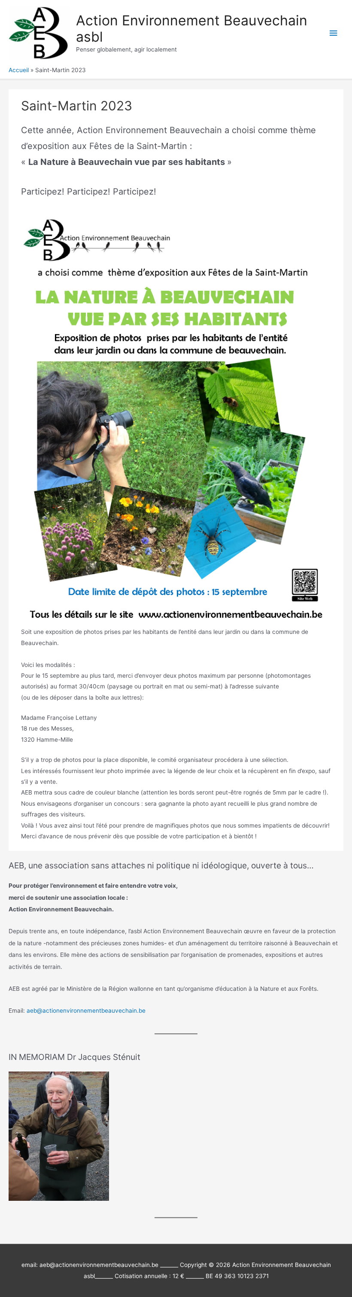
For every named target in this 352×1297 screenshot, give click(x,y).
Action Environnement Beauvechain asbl (191, 28)
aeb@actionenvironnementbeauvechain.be (86, 1010)
